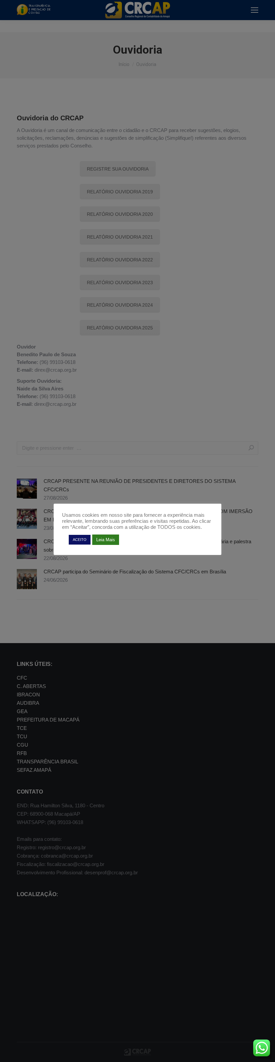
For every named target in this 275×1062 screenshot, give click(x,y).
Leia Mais (105, 539)
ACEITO (80, 540)
